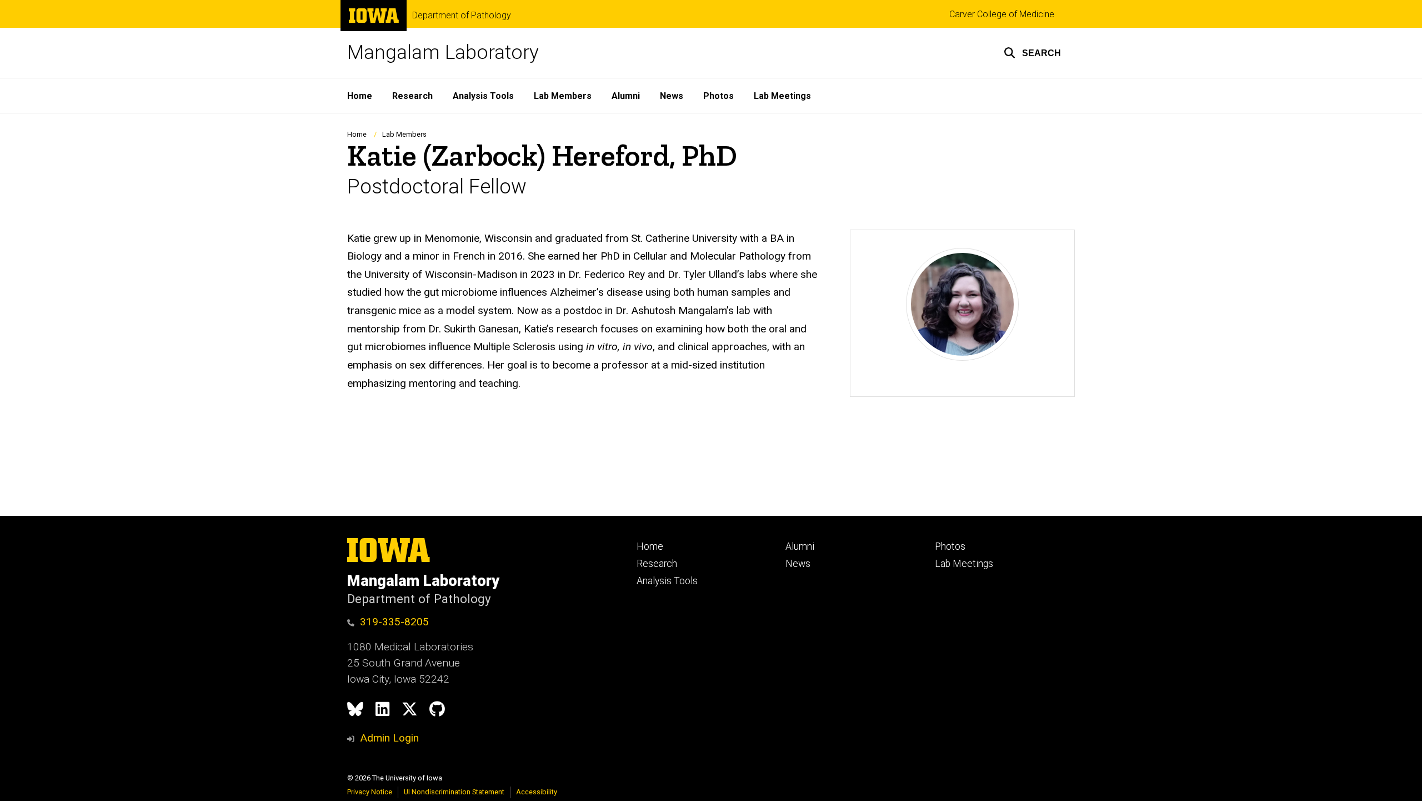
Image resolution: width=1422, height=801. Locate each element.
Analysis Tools (483, 96)
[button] (1032, 53)
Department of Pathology (461, 16)
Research (412, 96)
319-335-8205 (394, 621)
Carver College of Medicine (1001, 14)
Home (359, 96)
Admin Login (389, 738)
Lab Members (563, 96)
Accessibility (536, 792)
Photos (718, 96)
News (671, 96)
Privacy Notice (369, 792)
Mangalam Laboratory (443, 52)
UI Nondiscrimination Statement (454, 792)
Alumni (626, 96)
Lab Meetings (782, 96)
